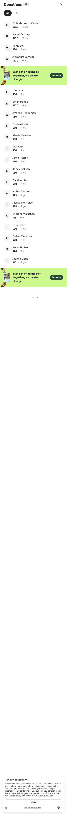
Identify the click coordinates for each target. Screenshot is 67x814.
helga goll (18, 45)
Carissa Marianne (22, 236)
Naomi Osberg (21, 34)
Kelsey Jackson (21, 169)
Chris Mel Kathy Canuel (25, 23)
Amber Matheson (22, 191)
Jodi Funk (17, 146)
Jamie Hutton (20, 157)
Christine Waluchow (23, 213)
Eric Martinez (20, 101)
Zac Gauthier (19, 180)
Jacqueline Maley (22, 202)
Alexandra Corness (23, 56)
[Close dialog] (61, 4)
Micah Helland (20, 247)
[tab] (8, 13)
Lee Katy (17, 90)
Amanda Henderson (24, 113)
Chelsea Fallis (20, 124)
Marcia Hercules (21, 135)
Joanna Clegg (20, 258)
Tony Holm (18, 225)
